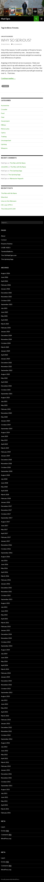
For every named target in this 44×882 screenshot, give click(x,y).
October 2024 (6, 343)
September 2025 (6, 304)
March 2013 (5, 716)
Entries (5, 831)
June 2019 (4, 436)
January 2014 (5, 677)
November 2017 (6, 510)
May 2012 (4, 754)
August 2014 (5, 650)
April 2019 (4, 444)
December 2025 (6, 293)
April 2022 (4, 382)
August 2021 (5, 397)
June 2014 (4, 657)
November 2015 (6, 591)
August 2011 (5, 789)
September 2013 (6, 692)
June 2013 (4, 704)
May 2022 (4, 378)
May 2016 (4, 568)
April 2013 (4, 712)
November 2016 (6, 545)
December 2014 (6, 634)
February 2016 (6, 580)
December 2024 (6, 335)
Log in (3, 827)
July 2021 (4, 401)
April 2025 (4, 320)
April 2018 (4, 491)
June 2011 (4, 797)
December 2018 (6, 460)
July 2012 (4, 747)
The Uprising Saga (16, 171)
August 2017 (5, 522)
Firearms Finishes (6, 244)
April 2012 (4, 758)
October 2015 (6, 595)
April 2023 (4, 355)
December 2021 (6, 386)
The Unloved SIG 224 (8, 209)
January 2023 (5, 359)
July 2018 (4, 479)
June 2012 (4, 751)
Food (2, 113)
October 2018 (6, 467)
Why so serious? (16, 40)
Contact (4, 240)
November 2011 (6, 778)
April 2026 (4, 281)
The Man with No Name (18, 163)
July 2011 (4, 793)
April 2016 (4, 572)
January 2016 (5, 584)
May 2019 (4, 440)
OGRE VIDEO (5, 247)
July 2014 (4, 654)
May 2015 (4, 615)
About (3, 236)
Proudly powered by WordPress (10, 879)
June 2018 (4, 483)
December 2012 (6, 727)
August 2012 (5, 743)
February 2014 (6, 673)
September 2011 (6, 785)
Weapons (4, 148)
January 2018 (5, 502)
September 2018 (6, 471)
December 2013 (6, 681)
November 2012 (6, 731)
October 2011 (6, 782)
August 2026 (5, 273)
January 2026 (5, 289)
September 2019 (6, 428)
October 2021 (6, 390)
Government (5, 121)
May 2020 (4, 417)
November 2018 (6, 463)
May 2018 (4, 487)
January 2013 (5, 723)
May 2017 (4, 529)
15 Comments (17, 44)
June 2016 (4, 564)
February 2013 (6, 720)
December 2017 (6, 506)
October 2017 (6, 514)
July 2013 (4, 700)
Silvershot (4, 197)
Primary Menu (41, 18)
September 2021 (6, 394)
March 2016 (5, 576)
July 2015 (4, 607)
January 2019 (5, 456)
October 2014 (6, 642)
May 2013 (4, 708)
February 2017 (6, 537)
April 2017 (4, 533)
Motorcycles (5, 129)
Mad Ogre (5, 19)
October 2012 (6, 735)
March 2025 (5, 324)
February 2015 (6, 626)
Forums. (5, 86)
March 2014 (5, 669)
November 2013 (6, 685)
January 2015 (5, 630)
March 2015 (5, 623)
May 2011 (4, 801)
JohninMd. (4, 167)
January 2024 (5, 351)
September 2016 (6, 553)
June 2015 (4, 611)
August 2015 (5, 603)
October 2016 (6, 549)
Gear (2, 117)
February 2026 (6, 285)
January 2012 (5, 770)
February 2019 (6, 452)
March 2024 (5, 347)
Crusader (4, 109)
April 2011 (4, 805)
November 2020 (6, 413)
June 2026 (4, 277)
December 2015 (6, 588)
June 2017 (4, 525)
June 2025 (4, 312)
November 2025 (6, 297)
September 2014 (6, 646)
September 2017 (6, 518)
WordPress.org (6, 838)
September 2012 (6, 739)
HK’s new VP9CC (7, 205)
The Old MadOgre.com (8, 255)
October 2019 (6, 425)
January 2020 (5, 421)
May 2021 (4, 405)
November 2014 (6, 638)
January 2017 (5, 541)
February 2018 (6, 498)
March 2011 (5, 809)
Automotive (5, 105)
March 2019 (5, 448)
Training (4, 136)
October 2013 (6, 688)
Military (3, 125)
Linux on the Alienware (8, 201)
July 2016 (4, 560)
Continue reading (8, 78)
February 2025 (6, 328)
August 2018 (5, 475)
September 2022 (6, 370)
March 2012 (5, 762)
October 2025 (6, 300)
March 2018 (5, 494)
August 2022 (5, 374)
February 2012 (6, 766)
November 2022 (6, 366)
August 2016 (5, 557)
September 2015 (6, 599)
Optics (3, 133)
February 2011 (6, 813)
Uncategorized (7, 36)
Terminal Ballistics (7, 251)
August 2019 (5, 432)
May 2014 (4, 661)
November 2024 (6, 339)
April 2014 (4, 665)
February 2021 (6, 409)
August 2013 (5, 696)
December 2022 (6, 362)
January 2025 (5, 331)
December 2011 (6, 774)
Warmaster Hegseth (16, 178)
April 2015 (4, 619)
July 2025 (4, 308)
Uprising (4, 144)
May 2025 (4, 316)
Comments (6, 835)
